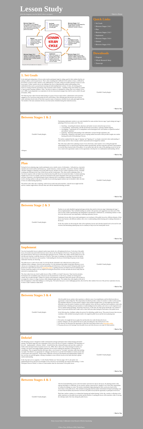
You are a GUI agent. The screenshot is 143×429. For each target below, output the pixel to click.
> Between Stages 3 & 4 (102, 38)
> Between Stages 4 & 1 (102, 44)
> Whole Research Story (102, 60)
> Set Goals (98, 23)
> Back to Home (116, 14)
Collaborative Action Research (71, 421)
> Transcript (98, 63)
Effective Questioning (86, 421)
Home (52, 421)
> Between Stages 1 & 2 (102, 26)
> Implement (98, 35)
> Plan (96, 29)
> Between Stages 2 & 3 (102, 32)
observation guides (47, 267)
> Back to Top (118, 108)
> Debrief (97, 41)
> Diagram (98, 57)
